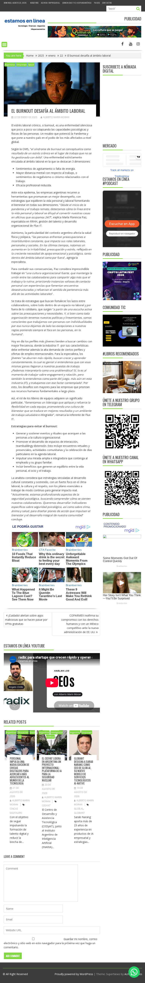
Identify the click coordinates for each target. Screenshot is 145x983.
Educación (23, 732)
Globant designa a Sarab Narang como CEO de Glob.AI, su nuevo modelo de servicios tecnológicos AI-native (83, 770)
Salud (31, 64)
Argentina (10, 64)
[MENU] (4, 44)
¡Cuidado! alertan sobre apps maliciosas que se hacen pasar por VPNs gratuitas (26, 620)
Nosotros (34, 2)
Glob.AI (78, 808)
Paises (97, 2)
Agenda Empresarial (50, 2)
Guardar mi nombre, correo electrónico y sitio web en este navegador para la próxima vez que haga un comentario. (50, 943)
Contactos (107, 2)
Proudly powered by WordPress (74, 974)
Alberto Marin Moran (56, 117)
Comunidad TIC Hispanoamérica (77, 2)
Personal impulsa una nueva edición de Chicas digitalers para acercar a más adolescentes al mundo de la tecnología (19, 770)
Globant (79, 812)
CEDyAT (46, 805)
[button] (134, 972)
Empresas (21, 64)
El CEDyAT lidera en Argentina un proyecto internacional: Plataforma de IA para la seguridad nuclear (52, 769)
